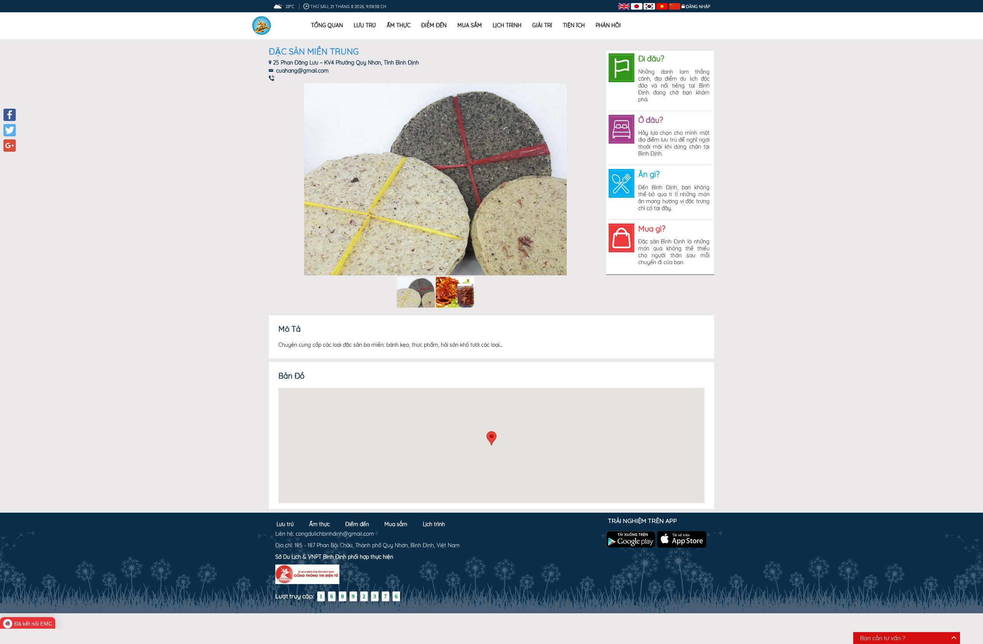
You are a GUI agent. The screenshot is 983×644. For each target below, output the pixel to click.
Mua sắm (469, 25)
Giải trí (542, 25)
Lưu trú (365, 25)
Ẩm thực (398, 25)
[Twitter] (9, 130)
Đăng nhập (698, 6)
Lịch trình (507, 25)
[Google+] (9, 145)
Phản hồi (608, 25)
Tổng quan (327, 25)
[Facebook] (9, 115)
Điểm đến (434, 25)
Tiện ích (574, 25)
